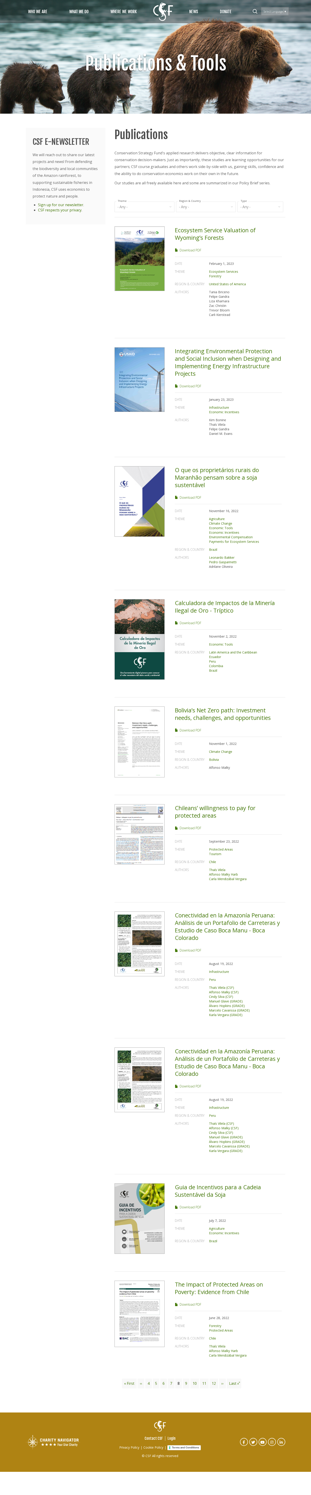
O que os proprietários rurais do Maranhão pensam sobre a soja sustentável (217, 477)
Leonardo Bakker (222, 557)
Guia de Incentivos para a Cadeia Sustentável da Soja (218, 1190)
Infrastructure (219, 407)
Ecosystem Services (223, 271)
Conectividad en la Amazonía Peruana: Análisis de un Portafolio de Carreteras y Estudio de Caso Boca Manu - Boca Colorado (227, 926)
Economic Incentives (224, 412)
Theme (122, 201)
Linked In (281, 1445)
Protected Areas (221, 849)
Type (244, 201)
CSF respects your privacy (60, 210)
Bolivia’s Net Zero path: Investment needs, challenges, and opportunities (223, 713)
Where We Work (123, 11)
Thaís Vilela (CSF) (221, 987)
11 (205, 1383)
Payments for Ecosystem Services (234, 541)
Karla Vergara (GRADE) (225, 1015)
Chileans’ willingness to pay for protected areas (215, 811)
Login (172, 1438)
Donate (226, 11)
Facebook (244, 1445)
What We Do (79, 11)
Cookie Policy (153, 1447)
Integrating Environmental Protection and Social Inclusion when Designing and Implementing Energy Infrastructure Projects (228, 362)
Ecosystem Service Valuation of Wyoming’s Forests (215, 233)
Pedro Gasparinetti (223, 562)
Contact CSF (154, 1438)
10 (196, 1383)
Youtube (263, 1445)
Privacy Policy (129, 1447)
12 (215, 1383)
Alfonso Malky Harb (223, 874)
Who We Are (37, 11)
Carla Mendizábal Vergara (228, 879)
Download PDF (190, 250)
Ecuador (215, 657)
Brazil (213, 549)
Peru (212, 661)
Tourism (215, 854)
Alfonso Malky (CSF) (224, 992)
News (193, 11)
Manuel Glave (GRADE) (226, 1001)
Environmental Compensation (231, 537)
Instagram (272, 1445)
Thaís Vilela (217, 870)
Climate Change (220, 523)
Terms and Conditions (185, 1447)
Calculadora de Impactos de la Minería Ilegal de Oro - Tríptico (225, 606)
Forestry (215, 276)
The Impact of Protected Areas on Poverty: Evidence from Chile (219, 1288)
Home (163, 11)
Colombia (216, 666)
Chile (212, 862)
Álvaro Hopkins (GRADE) (227, 1006)
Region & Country (190, 201)
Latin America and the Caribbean (233, 652)
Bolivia (214, 759)
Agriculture (217, 519)
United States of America (227, 284)
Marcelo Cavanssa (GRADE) (229, 1010)
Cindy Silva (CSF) (221, 996)
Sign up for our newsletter (60, 204)
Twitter (253, 1445)
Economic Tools (221, 528)
